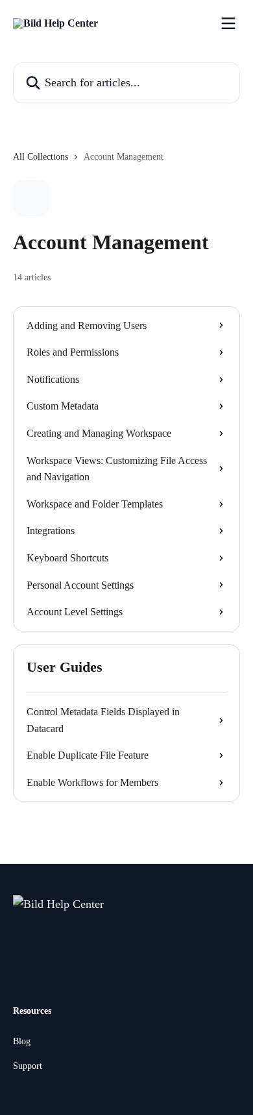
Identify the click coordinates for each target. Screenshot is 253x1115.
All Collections (40, 157)
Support (27, 1066)
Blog (21, 1041)
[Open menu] (228, 23)
